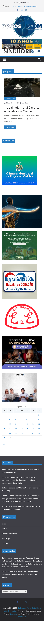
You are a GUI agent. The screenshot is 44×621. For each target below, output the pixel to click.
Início (4, 524)
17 (10, 428)
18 (16, 428)
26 (22, 433)
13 (27, 424)
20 (27, 428)
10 (10, 424)
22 (39, 428)
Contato (5, 543)
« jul (3, 444)
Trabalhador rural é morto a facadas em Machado (21, 109)
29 (39, 433)
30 (4, 438)
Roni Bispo (25, 103)
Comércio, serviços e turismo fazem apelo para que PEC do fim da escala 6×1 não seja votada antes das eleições (19, 480)
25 (16, 433)
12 (22, 424)
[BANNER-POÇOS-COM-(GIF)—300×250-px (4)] (19, 157)
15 (39, 424)
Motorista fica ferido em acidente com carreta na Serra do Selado (20, 575)
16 (4, 428)
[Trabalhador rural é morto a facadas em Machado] (22, 87)
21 (33, 428)
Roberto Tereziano (9, 534)
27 (27, 433)
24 (10, 433)
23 (4, 433)
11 (16, 424)
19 (22, 428)
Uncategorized (10, 99)
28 (33, 433)
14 (33, 424)
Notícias (5, 529)
